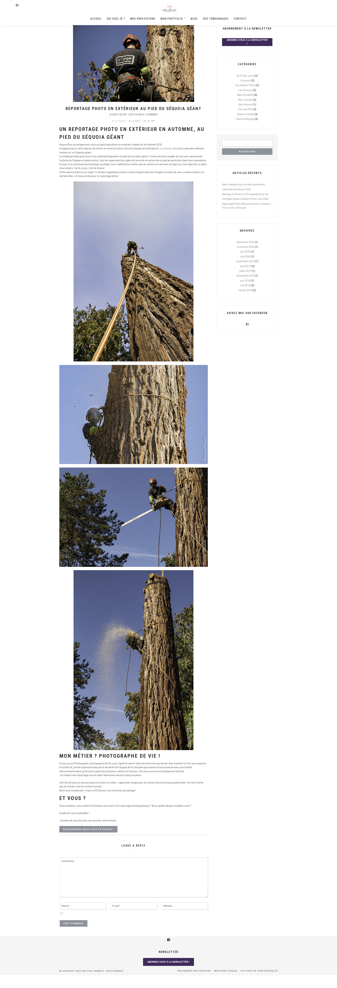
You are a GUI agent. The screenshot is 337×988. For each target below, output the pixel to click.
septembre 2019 (245, 261)
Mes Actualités (134, 120)
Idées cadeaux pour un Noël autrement (243, 184)
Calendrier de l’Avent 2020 (236, 189)
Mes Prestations (142, 18)
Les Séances (120, 120)
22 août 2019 (116, 114)
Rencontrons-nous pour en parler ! (88, 829)
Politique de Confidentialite (259, 971)
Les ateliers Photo (245, 85)
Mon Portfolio (171, 18)
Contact (240, 18)
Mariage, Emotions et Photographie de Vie (245, 194)
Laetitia (133, 114)
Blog (194, 18)
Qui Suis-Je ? (116, 18)
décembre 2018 (245, 275)
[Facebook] (247, 324)
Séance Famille (245, 114)
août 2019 (245, 266)
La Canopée (165, 148)
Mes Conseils (245, 99)
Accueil (96, 18)
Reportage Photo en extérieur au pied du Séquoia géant (133, 108)
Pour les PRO (149, 120)
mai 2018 (245, 285)
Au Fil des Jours (245, 75)
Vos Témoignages (216, 18)
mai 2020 (245, 256)
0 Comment (151, 114)
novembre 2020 (245, 246)
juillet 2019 (245, 271)
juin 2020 (245, 251)
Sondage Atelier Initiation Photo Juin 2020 (245, 198)
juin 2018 (245, 280)
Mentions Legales (225, 971)
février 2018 (245, 290)
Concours (245, 80)
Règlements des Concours (194, 971)
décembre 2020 (245, 242)
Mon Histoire (245, 104)
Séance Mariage (245, 119)
